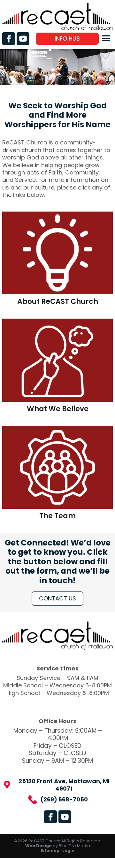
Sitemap (50, 850)
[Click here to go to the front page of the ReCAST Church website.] (57, 29)
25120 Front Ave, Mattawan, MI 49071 (64, 784)
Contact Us (57, 598)
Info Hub (67, 39)
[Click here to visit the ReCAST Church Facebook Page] (8, 38)
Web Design (38, 845)
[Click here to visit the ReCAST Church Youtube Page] (23, 38)
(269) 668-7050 (64, 799)
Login (68, 850)
